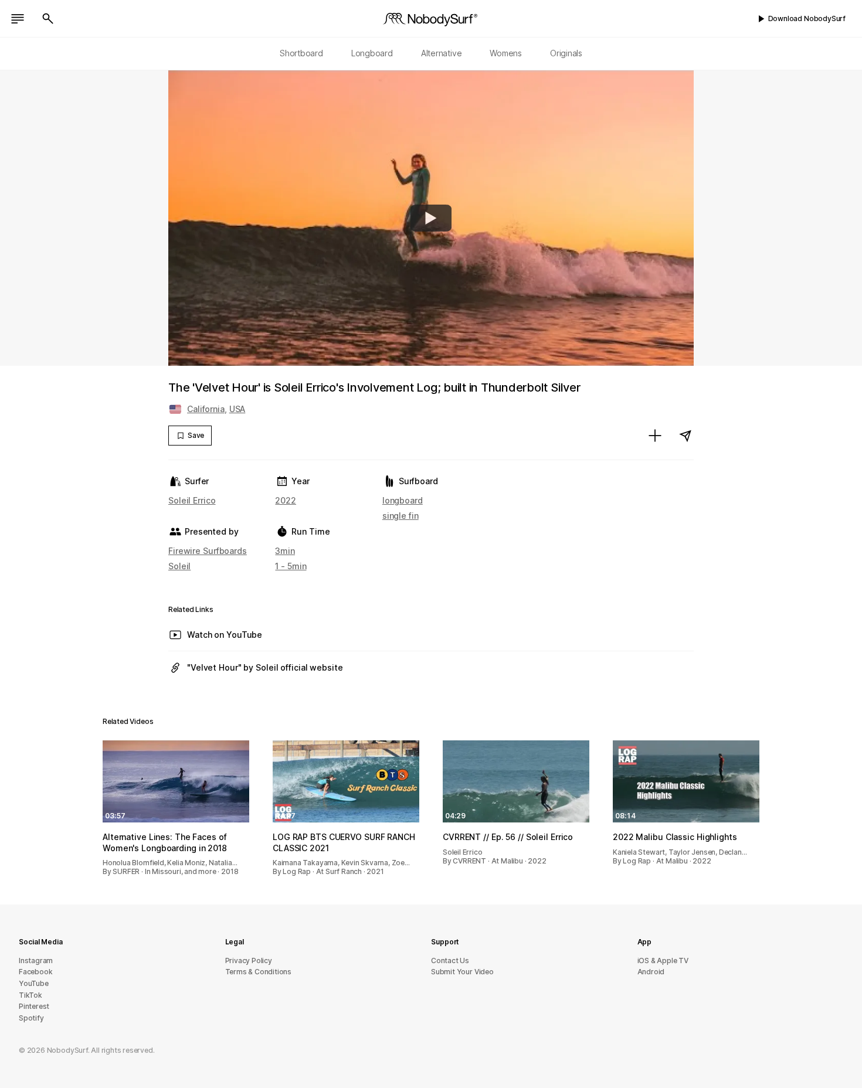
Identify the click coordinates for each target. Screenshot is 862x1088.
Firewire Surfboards (207, 551)
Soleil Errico (192, 500)
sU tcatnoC (450, 960)
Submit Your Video (462, 971)
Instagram (36, 960)
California (206, 409)
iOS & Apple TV (662, 960)
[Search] (48, 19)
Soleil (179, 566)
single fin (400, 516)
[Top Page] (431, 19)
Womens (506, 53)
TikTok (30, 995)
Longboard (372, 53)
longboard (402, 500)
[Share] (685, 435)
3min (285, 551)
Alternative (441, 53)
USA (237, 409)
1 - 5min (290, 566)
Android (651, 971)
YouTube (34, 983)
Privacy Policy (248, 960)
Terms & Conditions (258, 971)
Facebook (35, 971)
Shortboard (301, 53)
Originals (566, 53)
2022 (285, 500)
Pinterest (34, 1006)
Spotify (31, 1018)
